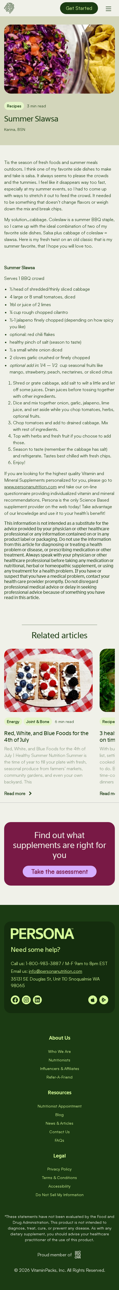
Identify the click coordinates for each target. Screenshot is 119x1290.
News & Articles (59, 1123)
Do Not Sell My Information (60, 1194)
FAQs (59, 1140)
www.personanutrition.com (30, 486)
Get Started (79, 8)
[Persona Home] (9, 7)
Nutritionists (59, 1060)
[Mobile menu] (108, 8)
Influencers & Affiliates (59, 1068)
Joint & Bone (37, 721)
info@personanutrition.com (55, 971)
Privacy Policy (59, 1169)
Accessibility (59, 1186)
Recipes (14, 106)
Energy (13, 721)
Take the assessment (59, 871)
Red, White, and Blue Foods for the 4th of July (46, 736)
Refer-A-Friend (59, 1077)
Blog (59, 1114)
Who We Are (59, 1051)
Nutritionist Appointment (60, 1106)
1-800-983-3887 (43, 963)
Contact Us (59, 1131)
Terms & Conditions (59, 1177)
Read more (14, 793)
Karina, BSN (14, 129)
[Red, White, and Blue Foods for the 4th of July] (48, 680)
